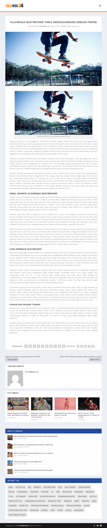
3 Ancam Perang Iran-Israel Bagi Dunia (28, 462)
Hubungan (79, 492)
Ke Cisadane (20, 496)
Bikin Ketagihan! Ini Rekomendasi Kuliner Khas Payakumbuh (36, 436)
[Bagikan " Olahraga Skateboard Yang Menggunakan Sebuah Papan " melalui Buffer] (51, 346)
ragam (86, 506)
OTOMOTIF (26, 447)
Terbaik (44, 510)
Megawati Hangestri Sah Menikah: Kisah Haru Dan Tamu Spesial (41, 415)
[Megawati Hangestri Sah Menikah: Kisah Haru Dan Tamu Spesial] (41, 403)
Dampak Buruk (84, 487)
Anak (11, 487)
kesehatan (33, 496)
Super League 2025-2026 (18, 510)
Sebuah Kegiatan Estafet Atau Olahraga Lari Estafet (18, 414)
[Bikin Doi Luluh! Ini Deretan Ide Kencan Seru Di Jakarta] (10, 454)
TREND (25, 464)
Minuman (67, 501)
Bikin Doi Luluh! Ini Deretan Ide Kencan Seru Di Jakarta (33, 453)
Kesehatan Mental (47, 496)
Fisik (58, 492)
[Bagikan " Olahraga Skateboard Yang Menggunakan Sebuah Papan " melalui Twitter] (30, 346)
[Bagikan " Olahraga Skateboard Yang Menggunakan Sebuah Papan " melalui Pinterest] (43, 346)
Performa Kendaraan (39, 506)
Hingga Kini (67, 492)
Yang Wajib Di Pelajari (17, 515)
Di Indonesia (22, 492)
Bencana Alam (49, 487)
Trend (60, 510)
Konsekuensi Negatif (66, 496)
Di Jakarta (34, 492)
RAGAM (25, 472)
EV (52, 492)
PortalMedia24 (23, 526)
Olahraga (12, 506)
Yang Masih (78, 510)
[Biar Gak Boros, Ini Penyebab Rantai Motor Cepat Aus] (10, 446)
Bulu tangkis (70, 487)
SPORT (63, 26)
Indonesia (90, 492)
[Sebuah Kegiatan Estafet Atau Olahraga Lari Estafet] (18, 403)
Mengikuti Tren (54, 501)
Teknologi (34, 510)
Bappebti (37, 487)
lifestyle (93, 496)
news (94, 501)
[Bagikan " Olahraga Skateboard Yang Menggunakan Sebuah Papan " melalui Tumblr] (38, 346)
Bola (60, 487)
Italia (11, 496)
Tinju (52, 510)
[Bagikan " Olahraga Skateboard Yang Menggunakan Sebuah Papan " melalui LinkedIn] (47, 346)
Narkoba (85, 501)
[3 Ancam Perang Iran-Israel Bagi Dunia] (10, 463)
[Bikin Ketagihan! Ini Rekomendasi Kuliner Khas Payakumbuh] (10, 437)
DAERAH (25, 438)
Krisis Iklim (82, 496)
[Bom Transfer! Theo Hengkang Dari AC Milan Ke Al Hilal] (88, 403)
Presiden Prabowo (73, 506)
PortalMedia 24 (44, 26)
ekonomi (44, 492)
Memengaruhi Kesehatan (35, 501)
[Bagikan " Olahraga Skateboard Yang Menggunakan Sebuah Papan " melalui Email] (59, 346)
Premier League (57, 506)
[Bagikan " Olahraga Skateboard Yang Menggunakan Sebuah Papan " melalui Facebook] (26, 346)
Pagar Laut (23, 506)
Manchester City (15, 501)
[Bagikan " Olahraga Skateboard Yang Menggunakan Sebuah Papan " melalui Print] (64, 346)
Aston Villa (20, 487)
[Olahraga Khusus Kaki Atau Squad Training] (65, 403)
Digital (11, 492)
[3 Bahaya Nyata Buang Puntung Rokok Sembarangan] (10, 471)
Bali (29, 487)
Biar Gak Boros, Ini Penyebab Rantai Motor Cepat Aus (33, 445)
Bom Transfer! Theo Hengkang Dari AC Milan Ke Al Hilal (88, 415)
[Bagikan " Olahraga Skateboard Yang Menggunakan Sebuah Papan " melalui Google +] (34, 346)
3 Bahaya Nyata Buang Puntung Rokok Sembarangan (33, 470)
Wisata (68, 510)
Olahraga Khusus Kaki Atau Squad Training (65, 414)
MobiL (76, 501)
